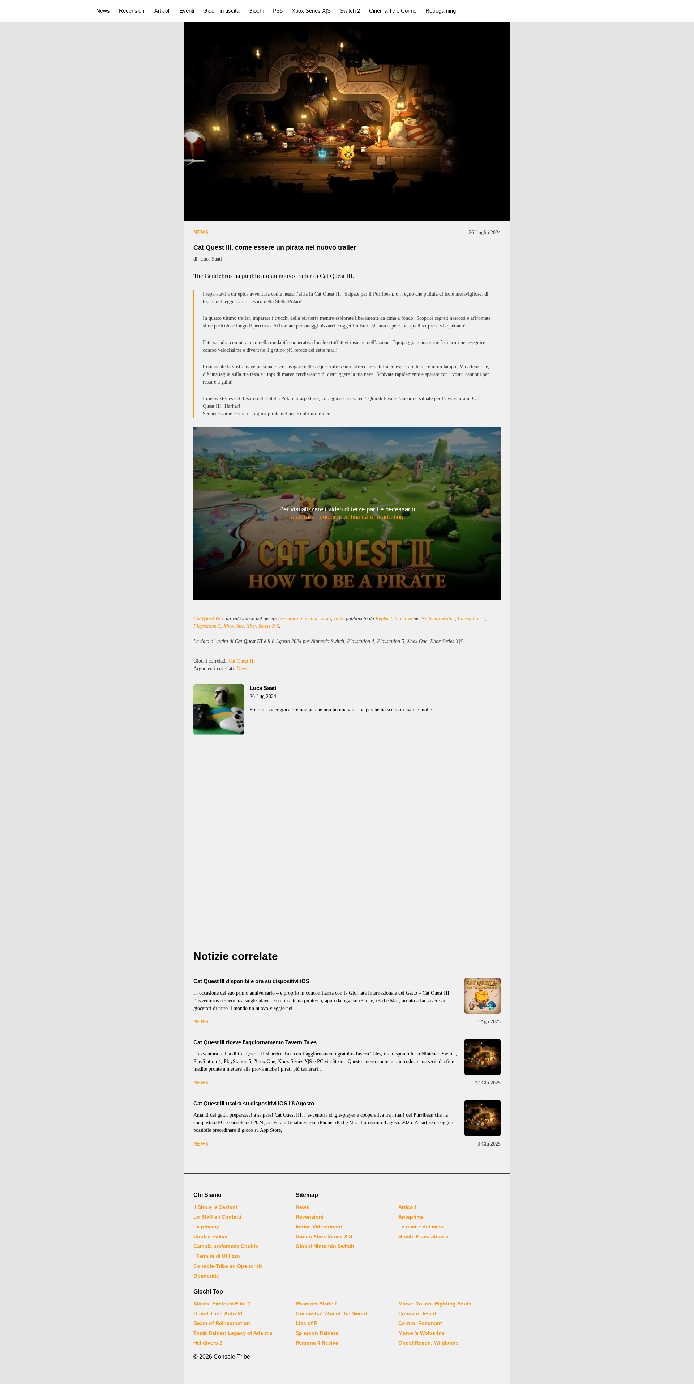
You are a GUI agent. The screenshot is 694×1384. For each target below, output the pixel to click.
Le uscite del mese (421, 1226)
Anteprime (411, 1217)
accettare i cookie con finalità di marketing (346, 516)
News (103, 11)
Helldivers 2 (207, 1343)
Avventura (288, 618)
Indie (339, 618)
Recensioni (132, 11)
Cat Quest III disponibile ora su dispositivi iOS (251, 981)
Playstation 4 (471, 618)
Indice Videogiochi (319, 1226)
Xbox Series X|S (311, 11)
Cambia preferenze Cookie (225, 1246)
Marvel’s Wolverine (421, 1333)
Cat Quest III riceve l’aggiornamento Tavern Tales (255, 1042)
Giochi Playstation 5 (423, 1236)
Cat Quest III (207, 618)
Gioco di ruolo (316, 618)
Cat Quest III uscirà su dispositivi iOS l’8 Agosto (253, 1103)
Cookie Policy (210, 1236)
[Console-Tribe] (44, 11)
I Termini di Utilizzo (216, 1256)
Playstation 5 (206, 626)
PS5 (278, 11)
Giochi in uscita (221, 11)
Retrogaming (440, 11)
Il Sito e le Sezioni (215, 1207)
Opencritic (206, 1276)
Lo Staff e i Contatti (217, 1217)
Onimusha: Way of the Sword (331, 1313)
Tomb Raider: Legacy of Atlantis (233, 1333)
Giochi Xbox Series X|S (324, 1236)
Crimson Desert (417, 1313)
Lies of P (306, 1323)
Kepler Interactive (394, 618)
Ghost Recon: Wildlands (428, 1343)
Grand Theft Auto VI (217, 1313)
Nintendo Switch (438, 618)
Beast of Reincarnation (221, 1323)
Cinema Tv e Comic (392, 11)
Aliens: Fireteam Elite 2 (221, 1304)
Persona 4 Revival (318, 1343)
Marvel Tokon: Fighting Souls (434, 1304)
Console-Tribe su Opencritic (228, 1266)
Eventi (186, 11)
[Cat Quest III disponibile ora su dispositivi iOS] (482, 996)
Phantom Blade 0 (317, 1304)
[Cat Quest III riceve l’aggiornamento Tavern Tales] (482, 1057)
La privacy (206, 1226)
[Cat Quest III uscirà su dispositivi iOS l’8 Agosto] (482, 1118)
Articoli (162, 11)
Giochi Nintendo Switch (325, 1246)
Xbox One (233, 626)
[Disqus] (347, 847)
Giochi (256, 11)
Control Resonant (420, 1323)
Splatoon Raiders (317, 1333)
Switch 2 (350, 11)
